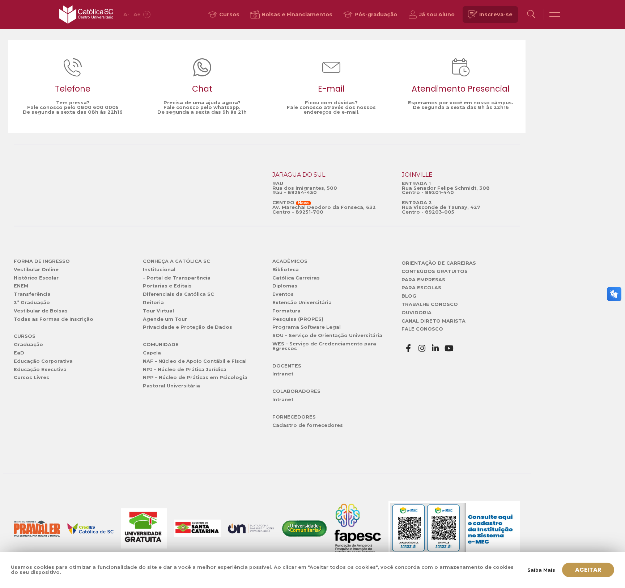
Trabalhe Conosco (429, 304)
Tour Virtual (158, 311)
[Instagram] (422, 348)
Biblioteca (285, 269)
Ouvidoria (416, 312)
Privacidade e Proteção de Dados (187, 327)
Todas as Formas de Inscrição (53, 319)
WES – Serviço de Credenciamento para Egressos (324, 346)
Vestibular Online (36, 269)
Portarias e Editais (167, 286)
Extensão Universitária (302, 302)
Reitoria (153, 302)
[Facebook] (408, 348)
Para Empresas (423, 279)
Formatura (286, 311)
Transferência (32, 294)
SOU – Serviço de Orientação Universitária (327, 335)
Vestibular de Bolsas (41, 311)
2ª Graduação (32, 302)
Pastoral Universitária (171, 385)
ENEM (21, 286)
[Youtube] (449, 348)
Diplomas (284, 286)
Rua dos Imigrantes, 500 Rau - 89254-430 (304, 190)
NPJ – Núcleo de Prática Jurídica (184, 369)
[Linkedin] (435, 348)
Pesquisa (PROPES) (297, 319)
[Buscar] (531, 14)
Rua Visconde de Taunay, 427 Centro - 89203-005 (441, 210)
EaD (19, 353)
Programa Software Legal (306, 327)
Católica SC (86, 14)
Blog (408, 296)
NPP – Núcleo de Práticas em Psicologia (195, 377)
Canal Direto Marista (433, 321)
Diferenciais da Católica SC (178, 294)
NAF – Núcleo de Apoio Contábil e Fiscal (195, 361)
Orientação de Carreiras (438, 263)
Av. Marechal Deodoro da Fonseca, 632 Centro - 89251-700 (324, 210)
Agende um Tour (165, 319)
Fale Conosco (422, 329)
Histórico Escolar (36, 278)
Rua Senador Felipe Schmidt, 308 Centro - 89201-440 (446, 190)
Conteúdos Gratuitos (434, 271)
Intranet (282, 374)
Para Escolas (421, 287)
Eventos (283, 294)
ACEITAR (588, 570)
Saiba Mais (541, 570)
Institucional (159, 269)
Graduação (28, 344)
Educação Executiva (40, 369)
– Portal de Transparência (177, 278)
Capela (152, 353)
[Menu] (554, 14)
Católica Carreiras (296, 278)
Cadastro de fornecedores (307, 425)
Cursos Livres (31, 377)
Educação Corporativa (43, 361)
